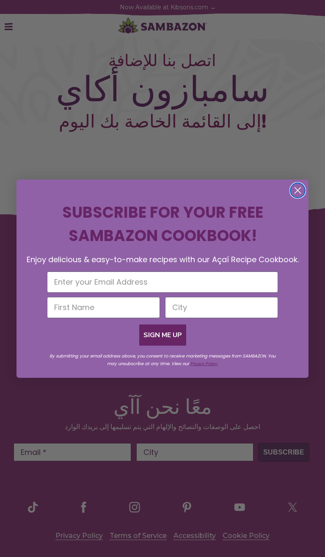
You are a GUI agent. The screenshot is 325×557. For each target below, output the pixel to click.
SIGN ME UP (162, 335)
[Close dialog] (297, 190)
